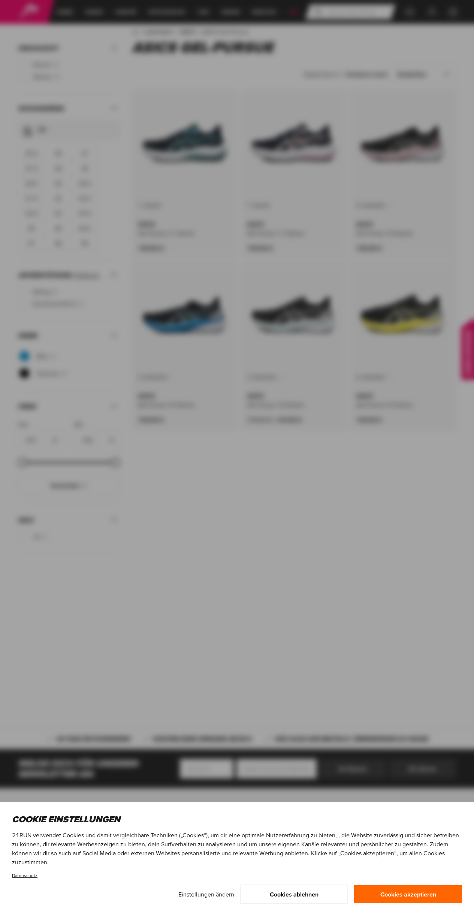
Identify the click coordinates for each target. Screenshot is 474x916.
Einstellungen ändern (206, 894)
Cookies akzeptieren (408, 894)
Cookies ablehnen (294, 894)
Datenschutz (24, 875)
